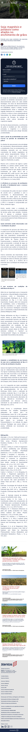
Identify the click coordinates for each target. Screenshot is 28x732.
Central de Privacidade (6, 708)
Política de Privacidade (16, 92)
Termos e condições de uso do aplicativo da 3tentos (12, 706)
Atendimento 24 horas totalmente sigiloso (10, 712)
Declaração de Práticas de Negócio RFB (10, 699)
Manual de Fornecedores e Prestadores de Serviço (12, 714)
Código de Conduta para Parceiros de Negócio (11, 716)
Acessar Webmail (5, 683)
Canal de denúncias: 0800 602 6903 (8, 710)
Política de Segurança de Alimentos (9, 703)
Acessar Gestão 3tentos (6, 693)
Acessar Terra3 (4, 685)
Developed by (13, 730)
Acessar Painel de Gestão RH (7, 689)
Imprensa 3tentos (5, 678)
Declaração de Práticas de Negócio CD (9, 701)
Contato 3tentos (4, 676)
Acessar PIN (3, 687)
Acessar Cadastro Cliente (6, 691)
